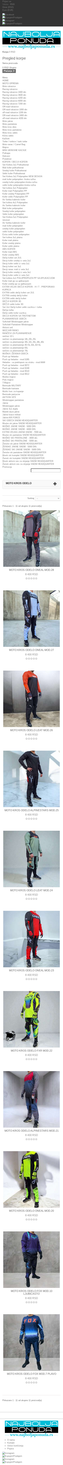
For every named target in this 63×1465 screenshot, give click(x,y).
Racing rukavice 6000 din (14, 101)
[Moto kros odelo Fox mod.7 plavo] (31, 1342)
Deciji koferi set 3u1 (11, 266)
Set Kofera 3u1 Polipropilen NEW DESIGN (22, 176)
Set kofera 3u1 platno (12, 237)
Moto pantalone (9, 124)
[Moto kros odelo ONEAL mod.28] (31, 538)
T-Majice (6, 382)
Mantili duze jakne (10, 412)
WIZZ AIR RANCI (10, 330)
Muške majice (9, 377)
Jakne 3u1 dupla (10, 409)
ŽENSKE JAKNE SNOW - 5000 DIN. (19, 446)
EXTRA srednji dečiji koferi (14, 295)
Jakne (5, 403)
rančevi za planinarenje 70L (15, 351)
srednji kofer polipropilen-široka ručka (19, 182)
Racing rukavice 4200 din (14, 98)
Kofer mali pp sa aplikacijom (15, 281)
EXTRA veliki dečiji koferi (14, 298)
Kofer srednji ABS (10, 255)
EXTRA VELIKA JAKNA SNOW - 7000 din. (22, 432)
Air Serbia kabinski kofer (13, 199)
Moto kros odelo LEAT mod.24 (31, 890)
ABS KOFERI (8, 249)
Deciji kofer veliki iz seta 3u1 (15, 275)
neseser (6, 220)
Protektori (6, 159)
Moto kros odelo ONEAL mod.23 (31, 970)
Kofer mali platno (10, 240)
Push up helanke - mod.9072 (15, 365)
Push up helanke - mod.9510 (15, 371)
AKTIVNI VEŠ (9, 397)
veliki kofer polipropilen (13, 231)
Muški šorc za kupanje (13, 391)
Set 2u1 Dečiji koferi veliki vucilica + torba (22, 307)
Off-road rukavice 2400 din (14, 115)
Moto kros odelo (9, 133)
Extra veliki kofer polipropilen (15, 234)
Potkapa (6, 153)
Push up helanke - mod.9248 (15, 368)
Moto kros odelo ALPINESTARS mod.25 (32, 810)
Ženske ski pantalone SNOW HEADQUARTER (24, 452)
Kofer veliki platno (10, 246)
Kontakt (11, 1443)
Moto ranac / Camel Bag (13, 144)
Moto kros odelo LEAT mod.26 (31, 730)
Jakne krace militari (11, 414)
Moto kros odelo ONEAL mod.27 (31, 650)
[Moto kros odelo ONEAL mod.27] (31, 618)
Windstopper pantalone (13, 400)
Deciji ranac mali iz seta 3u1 (15, 269)
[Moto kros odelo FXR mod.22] (31, 1019)
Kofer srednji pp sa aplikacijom (16, 284)
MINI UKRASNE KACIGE (14, 150)
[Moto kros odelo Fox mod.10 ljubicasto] (31, 1259)
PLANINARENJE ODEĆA (14, 319)
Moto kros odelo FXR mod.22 (31, 1050)
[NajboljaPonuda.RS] (31, 39)
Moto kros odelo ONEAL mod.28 (31, 570)
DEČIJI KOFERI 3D (11, 301)
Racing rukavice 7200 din (14, 104)
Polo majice (7, 380)
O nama (11, 1440)
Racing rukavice (9, 89)
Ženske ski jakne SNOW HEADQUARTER (22, 443)
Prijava (10, 1448)
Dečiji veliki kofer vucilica (14, 313)
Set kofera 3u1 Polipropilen (15, 188)
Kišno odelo (7, 135)
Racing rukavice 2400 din (14, 92)
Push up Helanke (10, 356)
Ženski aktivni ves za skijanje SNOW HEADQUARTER (28, 464)
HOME (5, 80)
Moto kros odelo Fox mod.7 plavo (31, 1373)
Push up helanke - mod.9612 (15, 374)
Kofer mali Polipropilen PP (14, 191)
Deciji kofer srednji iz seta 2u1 (16, 260)
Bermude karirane (10, 388)
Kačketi (6, 138)
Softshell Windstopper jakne (15, 321)
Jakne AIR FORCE (11, 417)
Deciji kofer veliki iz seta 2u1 (15, 263)
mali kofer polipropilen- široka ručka (19, 179)
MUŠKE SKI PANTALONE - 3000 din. (20, 438)
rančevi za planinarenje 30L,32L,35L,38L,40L (23, 342)
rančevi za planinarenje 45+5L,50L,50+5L (21, 345)
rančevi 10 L (8, 336)
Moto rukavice (9, 86)
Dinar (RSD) (8, 7)
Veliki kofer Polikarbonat (13, 173)
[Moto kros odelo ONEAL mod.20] (31, 1179)
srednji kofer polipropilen (13, 228)
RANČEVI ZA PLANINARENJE (17, 333)
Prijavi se (6, 1)
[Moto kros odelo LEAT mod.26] (31, 699)
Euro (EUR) (7, 10)
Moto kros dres (9, 127)
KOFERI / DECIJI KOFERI (15, 162)
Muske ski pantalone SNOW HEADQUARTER (24, 435)
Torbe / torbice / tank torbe (14, 141)
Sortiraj (30, 498)
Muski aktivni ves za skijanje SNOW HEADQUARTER (27, 461)
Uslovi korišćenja (15, 1445)
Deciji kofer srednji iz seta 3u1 (16, 272)
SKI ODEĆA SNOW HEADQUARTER (20, 420)
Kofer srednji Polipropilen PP (15, 194)
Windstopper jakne (11, 406)
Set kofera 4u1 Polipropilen (15, 202)
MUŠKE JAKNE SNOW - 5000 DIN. (19, 426)
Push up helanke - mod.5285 (15, 359)
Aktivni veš (7, 327)
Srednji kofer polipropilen (13, 211)
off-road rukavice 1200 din (14, 112)
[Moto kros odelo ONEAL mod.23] (31, 939)
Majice (5, 147)
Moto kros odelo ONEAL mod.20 (31, 1210)
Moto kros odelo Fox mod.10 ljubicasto (31, 1292)
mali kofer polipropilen (12, 226)
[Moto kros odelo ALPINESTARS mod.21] (31, 1099)
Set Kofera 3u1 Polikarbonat (15, 165)
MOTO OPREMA (10, 83)
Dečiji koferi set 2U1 (11, 258)
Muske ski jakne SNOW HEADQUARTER (22, 423)
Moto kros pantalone (11, 130)
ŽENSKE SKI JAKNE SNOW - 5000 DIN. (21, 449)
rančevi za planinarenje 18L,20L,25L (19, 339)
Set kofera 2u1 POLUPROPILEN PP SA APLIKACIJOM (28, 278)
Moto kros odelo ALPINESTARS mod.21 (32, 1130)
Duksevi (6, 156)
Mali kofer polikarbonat (13, 167)
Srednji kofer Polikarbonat (14, 170)
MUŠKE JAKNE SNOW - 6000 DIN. (19, 429)
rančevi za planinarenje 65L (15, 348)
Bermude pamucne (11, 394)
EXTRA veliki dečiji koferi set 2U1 (18, 292)
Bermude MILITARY (11, 385)
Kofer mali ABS (9, 252)
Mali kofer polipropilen (12, 208)
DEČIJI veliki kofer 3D (12, 304)
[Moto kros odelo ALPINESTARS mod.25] (31, 779)
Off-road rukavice (10, 106)
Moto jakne (7, 121)
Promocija (7, 467)
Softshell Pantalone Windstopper (17, 324)
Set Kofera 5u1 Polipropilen (15, 217)
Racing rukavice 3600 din (14, 95)
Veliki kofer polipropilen (13, 214)
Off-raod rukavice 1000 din (14, 109)
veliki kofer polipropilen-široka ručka (19, 185)
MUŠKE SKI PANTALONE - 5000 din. (20, 441)
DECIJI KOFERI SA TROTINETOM (19, 316)
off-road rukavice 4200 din (14, 118)
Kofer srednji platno (11, 243)
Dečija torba (8, 310)
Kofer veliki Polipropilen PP (15, 196)
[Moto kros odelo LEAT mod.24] (31, 859)
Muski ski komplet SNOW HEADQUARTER (22, 455)
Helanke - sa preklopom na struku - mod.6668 (23, 362)
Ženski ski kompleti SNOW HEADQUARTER (23, 458)
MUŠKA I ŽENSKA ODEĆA (15, 353)
